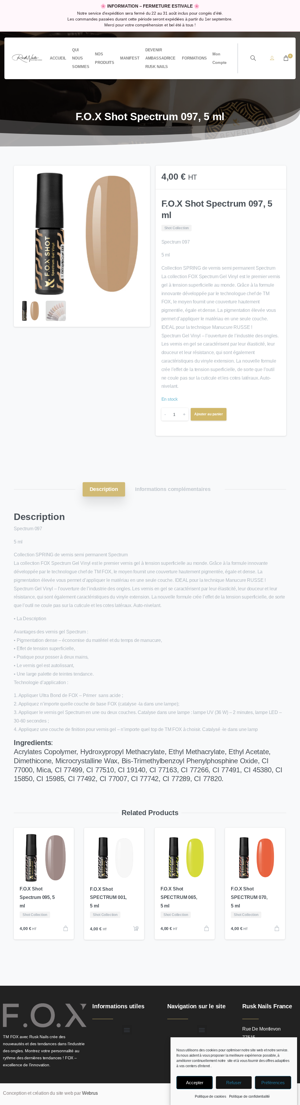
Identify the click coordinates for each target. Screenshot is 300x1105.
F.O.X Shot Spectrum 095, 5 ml (37, 897)
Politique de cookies (210, 1096)
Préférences (273, 1082)
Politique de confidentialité (249, 1096)
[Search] (253, 58)
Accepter (194, 1082)
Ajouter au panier (208, 414)
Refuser (233, 1082)
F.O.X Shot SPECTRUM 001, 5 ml (108, 898)
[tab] (104, 489)
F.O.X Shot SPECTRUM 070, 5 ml (249, 897)
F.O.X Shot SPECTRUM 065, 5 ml (179, 897)
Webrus (90, 1093)
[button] (140, 175)
